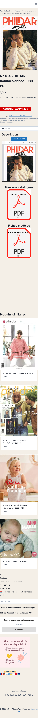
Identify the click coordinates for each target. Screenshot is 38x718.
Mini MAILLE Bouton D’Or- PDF (15, 561)
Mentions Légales (19, 691)
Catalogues (9, 122)
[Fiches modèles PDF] (19, 243)
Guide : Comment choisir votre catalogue (17, 608)
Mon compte (5, 585)
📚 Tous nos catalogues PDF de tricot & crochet (16, 593)
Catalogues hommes (24, 118)
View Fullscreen (19, 139)
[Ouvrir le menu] (36, 4)
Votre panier (5, 588)
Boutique (3, 578)
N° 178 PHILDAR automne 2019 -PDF (18, 373)
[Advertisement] (19, 285)
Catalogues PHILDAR (19, 120)
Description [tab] (6, 128)
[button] (35, 18)
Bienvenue (4, 575)
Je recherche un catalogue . (11, 581)
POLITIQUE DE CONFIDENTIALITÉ (19, 695)
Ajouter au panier (15, 108)
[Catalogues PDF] (19, 204)
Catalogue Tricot (12, 118)
